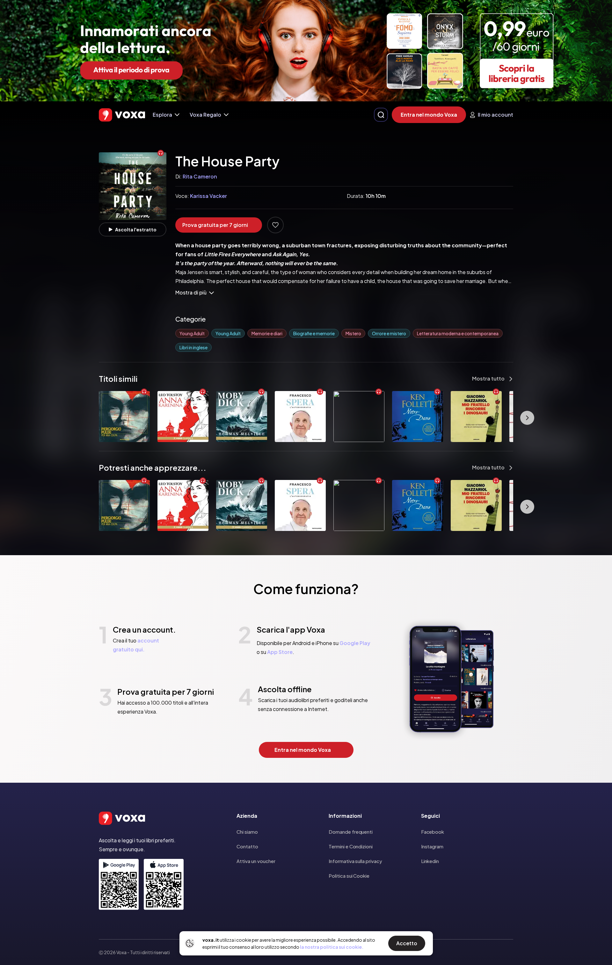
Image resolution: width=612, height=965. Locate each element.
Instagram (432, 846)
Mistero (353, 333)
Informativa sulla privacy (355, 861)
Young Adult (192, 333)
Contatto (247, 846)
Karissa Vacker (208, 195)
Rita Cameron (200, 176)
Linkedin (430, 861)
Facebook (432, 832)
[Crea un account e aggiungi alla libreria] (275, 225)
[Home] (122, 115)
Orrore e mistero (389, 333)
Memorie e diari (266, 333)
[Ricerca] (381, 115)
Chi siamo (247, 832)
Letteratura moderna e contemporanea (458, 333)
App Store (280, 652)
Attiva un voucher (256, 861)
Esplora (162, 114)
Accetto (406, 943)
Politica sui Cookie (349, 876)
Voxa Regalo (205, 114)
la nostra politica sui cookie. (331, 947)
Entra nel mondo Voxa (429, 114)
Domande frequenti (351, 832)
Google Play (354, 643)
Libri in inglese (193, 347)
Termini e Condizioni (351, 846)
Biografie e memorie (314, 333)
